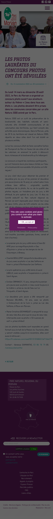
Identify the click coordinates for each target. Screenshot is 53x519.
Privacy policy (32, 228)
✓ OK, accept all (26, 222)
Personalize (21, 228)
